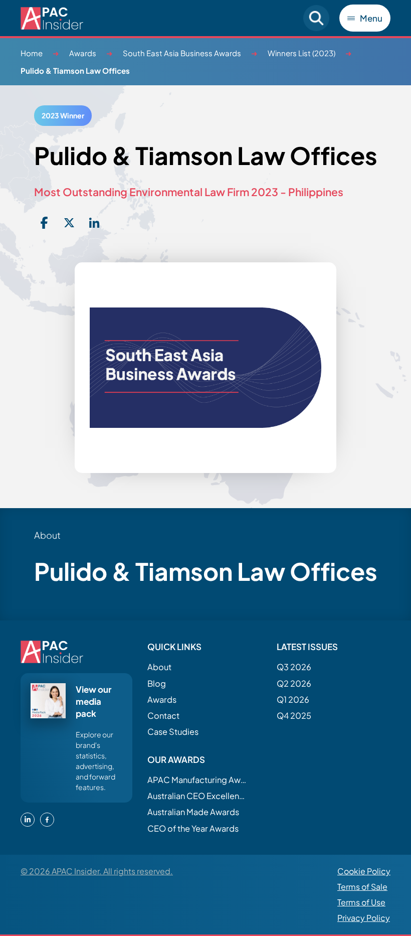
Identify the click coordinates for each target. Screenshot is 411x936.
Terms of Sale (362, 886)
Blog (156, 683)
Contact (163, 715)
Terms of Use (361, 902)
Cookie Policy (363, 871)
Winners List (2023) (301, 53)
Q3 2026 (294, 667)
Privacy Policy (363, 917)
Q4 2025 (294, 715)
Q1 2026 (293, 699)
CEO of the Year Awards (193, 828)
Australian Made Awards (193, 812)
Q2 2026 (294, 683)
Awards (82, 53)
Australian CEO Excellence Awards (197, 796)
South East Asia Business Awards (182, 53)
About (159, 667)
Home (32, 53)
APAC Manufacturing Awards (197, 779)
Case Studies (172, 731)
